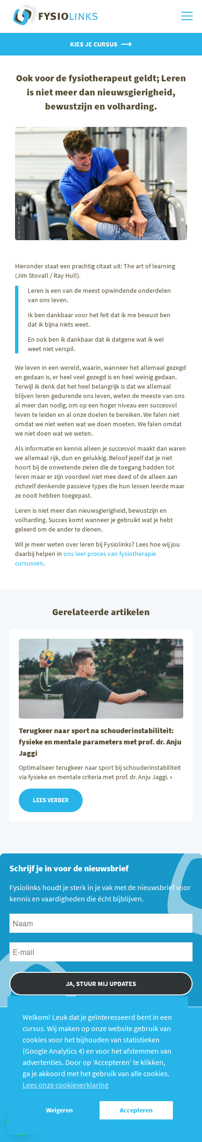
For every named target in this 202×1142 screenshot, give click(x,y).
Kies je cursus (93, 44)
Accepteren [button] (136, 1110)
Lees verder (51, 800)
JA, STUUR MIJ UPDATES (101, 983)
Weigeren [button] (59, 1110)
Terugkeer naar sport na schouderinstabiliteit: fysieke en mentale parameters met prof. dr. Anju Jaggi (100, 742)
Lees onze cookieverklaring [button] (66, 1084)
